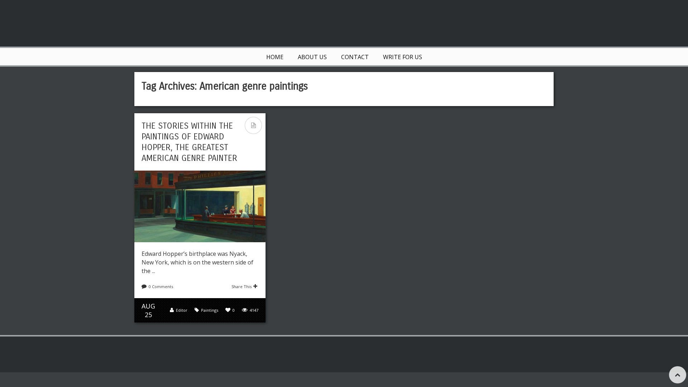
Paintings (209, 310)
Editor (181, 310)
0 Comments (161, 286)
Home (274, 57)
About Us (312, 57)
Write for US (402, 57)
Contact (355, 57)
